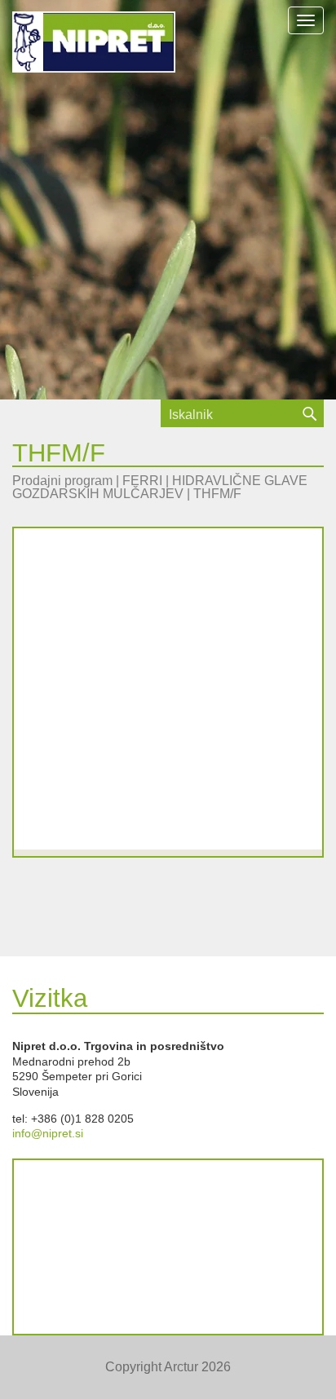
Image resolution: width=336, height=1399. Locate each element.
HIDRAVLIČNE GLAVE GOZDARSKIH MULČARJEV (159, 487)
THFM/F (217, 494)
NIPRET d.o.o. (93, 45)
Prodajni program (62, 481)
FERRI (142, 481)
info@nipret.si (47, 1133)
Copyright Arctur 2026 (168, 1367)
